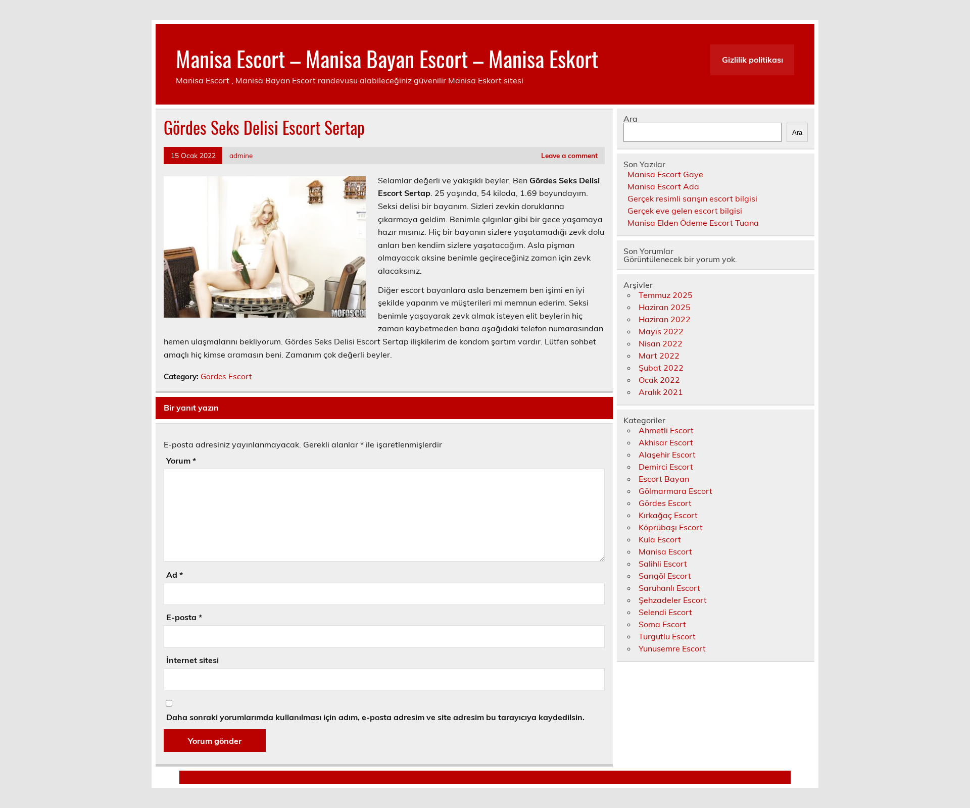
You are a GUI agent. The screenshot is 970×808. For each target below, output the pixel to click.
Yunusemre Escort (672, 648)
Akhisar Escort (666, 442)
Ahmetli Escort (666, 430)
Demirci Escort (666, 467)
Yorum (181, 461)
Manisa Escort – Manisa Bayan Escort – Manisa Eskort (387, 58)
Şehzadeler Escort (673, 600)
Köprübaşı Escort (671, 527)
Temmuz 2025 (666, 295)
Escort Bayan (664, 479)
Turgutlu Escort (667, 636)
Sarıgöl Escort (665, 576)
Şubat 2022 (661, 368)
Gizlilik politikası (752, 60)
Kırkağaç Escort (668, 515)
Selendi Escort (665, 612)
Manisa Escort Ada (663, 186)
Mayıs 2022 (661, 331)
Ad (174, 575)
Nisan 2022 (661, 343)
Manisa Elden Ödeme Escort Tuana (693, 223)
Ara (630, 119)
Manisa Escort (665, 551)
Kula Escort (660, 539)
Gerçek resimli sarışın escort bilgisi (692, 198)
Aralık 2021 (661, 392)
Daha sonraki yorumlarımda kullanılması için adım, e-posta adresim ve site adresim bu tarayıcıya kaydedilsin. (375, 717)
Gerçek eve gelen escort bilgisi (684, 211)
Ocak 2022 (659, 380)
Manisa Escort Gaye (665, 174)
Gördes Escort (226, 376)
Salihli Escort (663, 564)
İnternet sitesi (192, 660)
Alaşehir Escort (667, 454)
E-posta (184, 617)
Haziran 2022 (665, 319)
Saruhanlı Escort (669, 588)
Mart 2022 (659, 355)
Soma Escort (662, 624)
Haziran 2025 (665, 307)
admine (241, 155)
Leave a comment (569, 155)
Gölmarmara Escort (675, 491)
